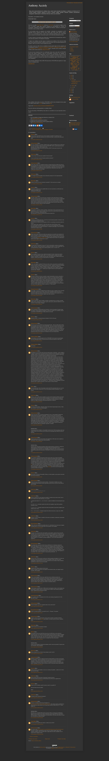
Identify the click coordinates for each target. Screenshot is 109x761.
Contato (80, 2)
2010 (72, 92)
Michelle (32, 631)
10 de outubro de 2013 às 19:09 (37, 520)
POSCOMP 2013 (74, 83)
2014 (72, 76)
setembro (73, 85)
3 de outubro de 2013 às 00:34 (36, 285)
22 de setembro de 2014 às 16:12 (37, 724)
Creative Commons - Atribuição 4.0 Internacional (66, 747)
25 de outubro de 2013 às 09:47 (37, 653)
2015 (72, 75)
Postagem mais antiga (62, 738)
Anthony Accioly (37, 5)
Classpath (78, 58)
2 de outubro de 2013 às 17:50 (36, 204)
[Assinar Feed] (72, 97)
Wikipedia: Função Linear (42, 237)
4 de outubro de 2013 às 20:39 (36, 401)
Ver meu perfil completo (73, 41)
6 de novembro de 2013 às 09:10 (37, 707)
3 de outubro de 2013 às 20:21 (36, 340)
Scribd (40, 103)
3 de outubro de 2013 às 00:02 (36, 271)
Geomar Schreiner (34, 523)
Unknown (33, 134)
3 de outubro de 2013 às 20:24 (36, 347)
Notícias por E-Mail (74, 99)
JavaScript (75, 63)
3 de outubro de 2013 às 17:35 (36, 319)
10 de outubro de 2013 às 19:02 (37, 512)
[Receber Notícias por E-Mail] (70, 99)
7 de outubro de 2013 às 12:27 (36, 469)
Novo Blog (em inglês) (74, 46)
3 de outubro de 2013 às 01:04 (36, 304)
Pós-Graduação (45, 129)
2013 (72, 78)
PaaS (78, 64)
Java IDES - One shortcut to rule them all (75, 82)
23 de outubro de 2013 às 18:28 (37, 591)
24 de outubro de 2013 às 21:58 (37, 639)
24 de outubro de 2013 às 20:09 (37, 621)
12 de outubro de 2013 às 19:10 (37, 527)
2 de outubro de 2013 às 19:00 (36, 240)
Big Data (78, 56)
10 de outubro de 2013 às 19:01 (37, 492)
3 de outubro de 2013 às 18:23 (36, 333)
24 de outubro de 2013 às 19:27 (37, 612)
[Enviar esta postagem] (43, 128)
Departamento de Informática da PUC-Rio (39, 48)
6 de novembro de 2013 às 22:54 (37, 717)
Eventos (78, 60)
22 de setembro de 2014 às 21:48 (37, 734)
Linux (79, 63)
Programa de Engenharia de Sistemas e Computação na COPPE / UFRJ (52, 47)
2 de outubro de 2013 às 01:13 (36, 170)
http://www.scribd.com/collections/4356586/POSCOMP (43, 105)
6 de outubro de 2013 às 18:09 (36, 441)
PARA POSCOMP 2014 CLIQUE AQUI (47, 22)
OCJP (76, 64)
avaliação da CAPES (46, 49)
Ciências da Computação (35, 129)
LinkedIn (71, 49)
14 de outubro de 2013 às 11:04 (36, 553)
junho (72, 87)
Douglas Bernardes (34, 289)
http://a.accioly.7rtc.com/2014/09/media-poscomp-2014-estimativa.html (50, 729)
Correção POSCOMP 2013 (38, 122)
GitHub (71, 48)
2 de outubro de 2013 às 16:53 (36, 183)
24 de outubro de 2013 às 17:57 (37, 599)
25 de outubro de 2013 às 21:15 (37, 680)
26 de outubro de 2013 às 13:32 (37, 691)
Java (71, 63)
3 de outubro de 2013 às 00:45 (36, 295)
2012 (72, 89)
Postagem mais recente (33, 738)
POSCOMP (51, 25)
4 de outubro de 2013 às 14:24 (36, 391)
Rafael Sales (33, 180)
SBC (50, 103)
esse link (49, 466)
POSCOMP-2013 (31, 63)
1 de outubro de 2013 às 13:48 (36, 139)
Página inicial (47, 738)
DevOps (77, 59)
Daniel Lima (33, 650)
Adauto (32, 386)
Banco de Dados (73, 56)
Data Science (73, 59)
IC (31, 464)
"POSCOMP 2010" (40, 25)
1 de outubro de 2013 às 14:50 (36, 150)
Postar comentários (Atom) (36, 740)
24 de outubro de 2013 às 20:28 (37, 628)
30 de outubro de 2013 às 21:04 (37, 697)
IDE (78, 62)
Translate (77, 26)
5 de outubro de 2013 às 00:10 (36, 409)
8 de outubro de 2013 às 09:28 (36, 485)
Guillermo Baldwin (34, 336)
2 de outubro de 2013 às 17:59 (36, 229)
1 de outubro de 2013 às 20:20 (36, 159)
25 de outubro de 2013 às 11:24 (36, 664)
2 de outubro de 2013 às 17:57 (36, 214)
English (75, 60)
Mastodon (72, 50)
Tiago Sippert (33, 721)
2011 (71, 90)
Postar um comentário (34, 736)
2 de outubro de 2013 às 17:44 (36, 192)
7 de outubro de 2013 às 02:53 (36, 452)
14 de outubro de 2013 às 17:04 (37, 563)
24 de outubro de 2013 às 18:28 (37, 606)
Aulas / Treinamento (75, 2)
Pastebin (73, 65)
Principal (68, 2)
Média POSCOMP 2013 (37, 118)
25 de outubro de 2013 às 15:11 (36, 672)
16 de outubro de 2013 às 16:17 (37, 583)
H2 (75, 62)
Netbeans (72, 64)
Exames (41, 129)
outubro (72, 79)
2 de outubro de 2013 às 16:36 (36, 177)
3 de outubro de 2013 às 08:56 (36, 313)
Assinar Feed (77, 97)
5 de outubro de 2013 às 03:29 (36, 433)
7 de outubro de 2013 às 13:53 (36, 476)
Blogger (52, 748)
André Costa (33, 154)
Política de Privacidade (59, 748)
